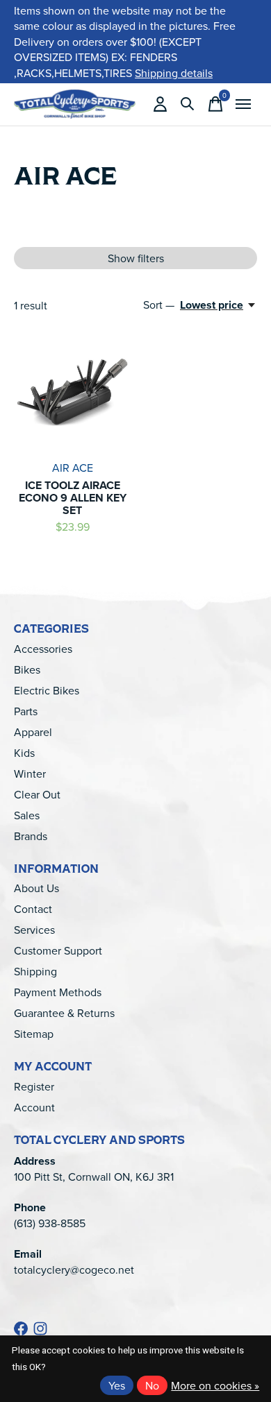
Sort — (158, 304)
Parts (26, 711)
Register (34, 1086)
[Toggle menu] (243, 104)
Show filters (136, 258)
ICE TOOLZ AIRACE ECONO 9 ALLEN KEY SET (72, 497)
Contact (33, 908)
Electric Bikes (46, 690)
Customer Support (58, 950)
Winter (30, 773)
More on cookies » (215, 1385)
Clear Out (37, 794)
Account (34, 1107)
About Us (36, 888)
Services (34, 929)
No (152, 1385)
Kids (24, 752)
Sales (27, 815)
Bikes (27, 669)
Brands (30, 836)
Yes (116, 1385)
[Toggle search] (188, 104)
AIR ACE (72, 467)
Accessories (43, 648)
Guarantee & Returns (64, 1012)
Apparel (33, 732)
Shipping (35, 971)
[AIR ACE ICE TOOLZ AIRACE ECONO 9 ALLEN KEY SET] (72, 393)
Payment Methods (57, 992)
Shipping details (174, 72)
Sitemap (34, 1033)
